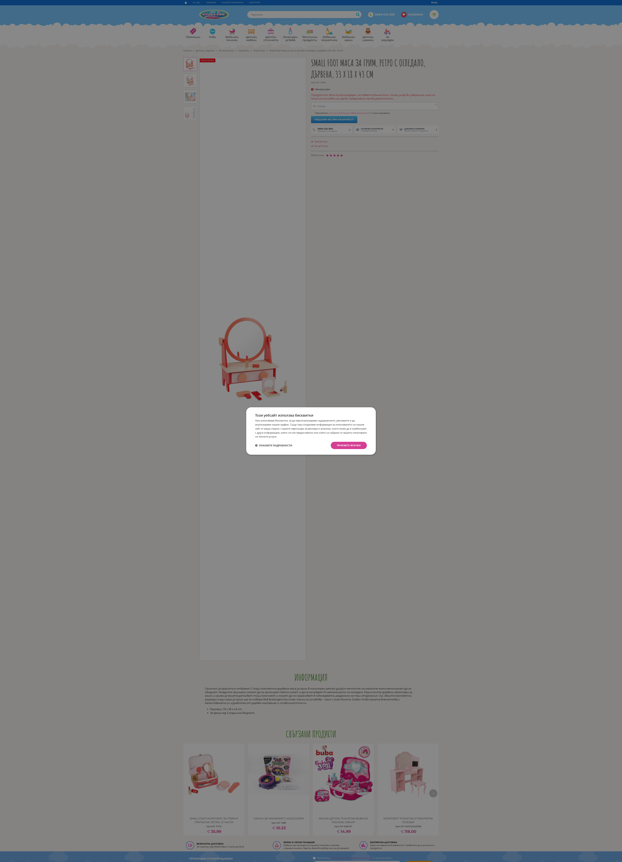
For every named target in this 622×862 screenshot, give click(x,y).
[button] (273, 445)
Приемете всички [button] (349, 445)
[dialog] (311, 431)
